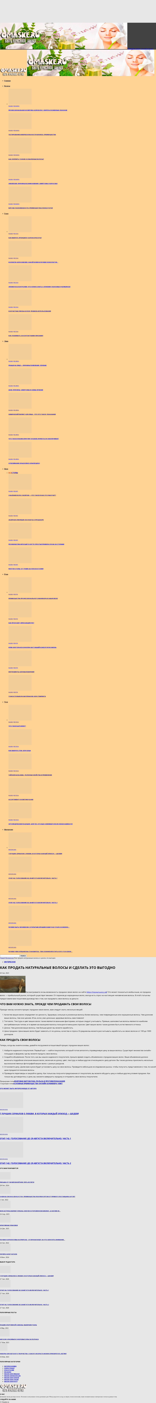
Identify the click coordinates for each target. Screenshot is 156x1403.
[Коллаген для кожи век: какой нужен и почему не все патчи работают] (20, 256)
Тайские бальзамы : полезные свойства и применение (30, 775)
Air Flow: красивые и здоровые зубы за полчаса (19, 1339)
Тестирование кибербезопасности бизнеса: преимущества (32, 135)
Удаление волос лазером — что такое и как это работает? (32, 495)
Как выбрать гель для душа (19, 751)
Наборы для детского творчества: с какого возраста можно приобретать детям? (33, 1354)
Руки (6, 574)
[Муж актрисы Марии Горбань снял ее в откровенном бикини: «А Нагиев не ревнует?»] (5, 1207)
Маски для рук (13, 594)
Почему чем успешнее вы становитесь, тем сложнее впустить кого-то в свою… (40, 951)
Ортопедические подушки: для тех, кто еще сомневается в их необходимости (40, 824)
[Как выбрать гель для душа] (20, 744)
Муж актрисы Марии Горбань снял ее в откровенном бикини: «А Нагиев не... (30, 1211)
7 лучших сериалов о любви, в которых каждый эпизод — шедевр (35, 854)
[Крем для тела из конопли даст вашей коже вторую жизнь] (20, 641)
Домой (2, 958)
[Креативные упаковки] (5, 1222)
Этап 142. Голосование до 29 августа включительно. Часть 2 (32, 903)
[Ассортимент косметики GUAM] (20, 793)
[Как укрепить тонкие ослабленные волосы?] (20, 153)
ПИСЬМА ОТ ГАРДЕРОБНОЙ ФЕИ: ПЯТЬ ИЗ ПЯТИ (17, 1182)
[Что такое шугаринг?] (20, 720)
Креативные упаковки (9, 1225)
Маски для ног (13, 491)
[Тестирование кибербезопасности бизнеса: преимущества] (20, 128)
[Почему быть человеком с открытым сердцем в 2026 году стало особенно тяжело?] (20, 921)
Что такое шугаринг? (17, 726)
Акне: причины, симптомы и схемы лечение (25, 390)
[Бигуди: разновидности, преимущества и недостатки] (20, 202)
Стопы (15, 473)
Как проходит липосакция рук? (21, 623)
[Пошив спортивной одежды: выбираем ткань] (5, 1321)
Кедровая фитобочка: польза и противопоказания (39, 1081)
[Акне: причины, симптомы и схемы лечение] (20, 384)
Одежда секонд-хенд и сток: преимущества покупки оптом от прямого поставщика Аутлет (37, 1196)
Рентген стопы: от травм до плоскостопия (25, 569)
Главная (7, 81)
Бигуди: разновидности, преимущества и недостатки (30, 208)
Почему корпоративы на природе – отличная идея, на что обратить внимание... (32, 1240)
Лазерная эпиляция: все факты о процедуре (26, 520)
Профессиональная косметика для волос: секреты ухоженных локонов (37, 110)
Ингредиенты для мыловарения (21, 672)
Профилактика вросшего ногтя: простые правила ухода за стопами (36, 544)
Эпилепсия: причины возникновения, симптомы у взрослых (33, 183)
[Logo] (13, 75)
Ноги (6, 469)
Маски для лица (13, 361)
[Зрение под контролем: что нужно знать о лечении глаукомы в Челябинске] (20, 280)
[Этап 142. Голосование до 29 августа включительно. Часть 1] (20, 872)
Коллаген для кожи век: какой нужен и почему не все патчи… (33, 262)
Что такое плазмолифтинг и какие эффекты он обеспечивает (33, 439)
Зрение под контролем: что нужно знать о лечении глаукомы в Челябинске (39, 287)
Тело (6, 702)
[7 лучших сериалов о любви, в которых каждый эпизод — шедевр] (20, 847)
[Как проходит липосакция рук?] (20, 617)
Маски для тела (13, 722)
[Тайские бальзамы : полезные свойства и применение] (20, 769)
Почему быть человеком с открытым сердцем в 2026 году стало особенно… (39, 927)
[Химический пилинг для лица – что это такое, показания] (20, 408)
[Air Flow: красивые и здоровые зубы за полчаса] (5, 1336)
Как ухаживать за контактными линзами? (25, 336)
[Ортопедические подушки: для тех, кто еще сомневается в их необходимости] (20, 818)
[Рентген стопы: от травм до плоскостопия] (20, 562)
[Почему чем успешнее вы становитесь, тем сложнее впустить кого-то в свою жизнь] (20, 945)
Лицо (6, 341)
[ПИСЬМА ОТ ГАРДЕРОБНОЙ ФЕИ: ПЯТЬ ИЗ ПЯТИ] (5, 1179)
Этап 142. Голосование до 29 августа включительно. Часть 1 (32, 878)
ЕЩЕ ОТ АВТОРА (30, 1088)
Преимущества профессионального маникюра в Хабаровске (33, 598)
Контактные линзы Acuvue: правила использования (29, 311)
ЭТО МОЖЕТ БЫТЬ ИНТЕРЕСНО (12, 1088)
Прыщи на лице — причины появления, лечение (27, 365)
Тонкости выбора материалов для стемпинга (27, 696)
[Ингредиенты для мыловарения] (20, 666)
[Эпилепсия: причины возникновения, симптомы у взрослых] (20, 177)
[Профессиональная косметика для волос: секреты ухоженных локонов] (20, 104)
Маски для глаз (13, 233)
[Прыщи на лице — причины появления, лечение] (20, 359)
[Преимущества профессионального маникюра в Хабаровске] (20, 592)
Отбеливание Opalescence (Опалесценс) (24, 463)
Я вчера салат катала (8, 1254)
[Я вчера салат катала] (5, 1251)
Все (10, 473)
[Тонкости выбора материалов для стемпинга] (20, 690)
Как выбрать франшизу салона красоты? (25, 238)
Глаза (6, 213)
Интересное (8, 829)
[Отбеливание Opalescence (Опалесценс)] (20, 457)
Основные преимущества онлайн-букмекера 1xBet (38, 1083)
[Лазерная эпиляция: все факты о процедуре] (20, 513)
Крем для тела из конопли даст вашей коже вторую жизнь (32, 647)
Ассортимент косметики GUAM (20, 799)
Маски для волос (13, 106)
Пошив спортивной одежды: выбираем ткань (18, 1325)
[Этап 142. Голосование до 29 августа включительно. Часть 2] (20, 896)
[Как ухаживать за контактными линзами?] (20, 329)
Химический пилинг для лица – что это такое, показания (32, 414)
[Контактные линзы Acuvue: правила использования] (20, 305)
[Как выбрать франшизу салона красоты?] (20, 231)
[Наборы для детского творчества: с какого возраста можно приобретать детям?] (3, 1350)
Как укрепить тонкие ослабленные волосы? (26, 159)
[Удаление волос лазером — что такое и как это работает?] (20, 489)
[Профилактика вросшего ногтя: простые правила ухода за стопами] (20, 538)
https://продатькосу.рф (97, 992)
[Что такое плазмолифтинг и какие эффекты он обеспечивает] (20, 433)
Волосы (7, 86)
